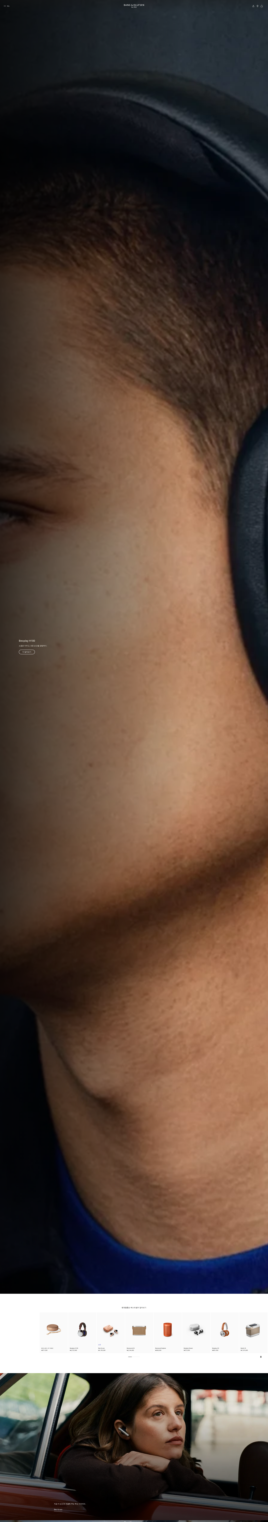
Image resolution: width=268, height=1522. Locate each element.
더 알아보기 (26, 652)
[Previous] (9, 1333)
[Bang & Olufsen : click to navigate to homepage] (134, 6)
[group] (134, 1332)
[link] (253, 6)
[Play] (261, 1357)
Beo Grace (58, 1509)
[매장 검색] (257, 6)
